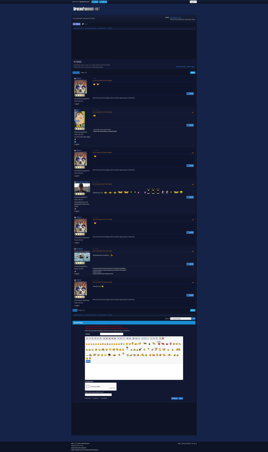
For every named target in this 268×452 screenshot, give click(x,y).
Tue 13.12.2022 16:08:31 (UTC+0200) (102, 184)
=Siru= (78, 78)
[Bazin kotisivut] (75, 142)
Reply (193, 72)
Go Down (76, 72)
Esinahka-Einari (82, 182)
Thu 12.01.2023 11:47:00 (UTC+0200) (102, 282)
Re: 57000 (96, 110)
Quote (191, 93)
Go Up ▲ (194, 443)
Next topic (190, 67)
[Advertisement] (134, 45)
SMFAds (73, 445)
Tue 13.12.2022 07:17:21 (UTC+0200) (102, 112)
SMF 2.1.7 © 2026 (75, 443)
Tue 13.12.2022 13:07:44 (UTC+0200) (102, 152)
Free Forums (80, 445)
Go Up (75, 310)
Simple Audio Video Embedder (78, 447)
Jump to (167, 318)
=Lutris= (79, 249)
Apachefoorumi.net (175, 17)
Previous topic (181, 67)
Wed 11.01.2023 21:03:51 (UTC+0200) (102, 251)
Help (179, 443)
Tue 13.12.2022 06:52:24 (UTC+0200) (102, 80)
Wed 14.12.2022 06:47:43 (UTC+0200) (102, 219)
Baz (77, 110)
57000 (94, 78)
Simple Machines (85, 443)
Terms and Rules (186, 443)
